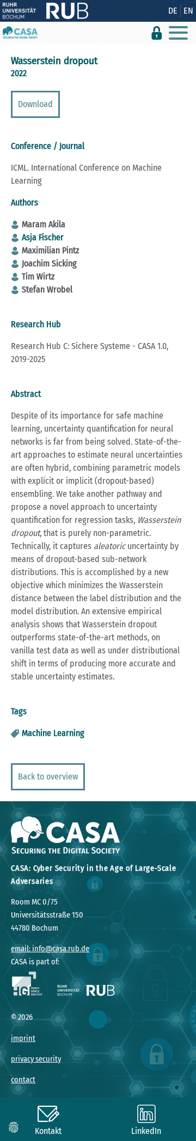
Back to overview (48, 776)
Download (35, 104)
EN (188, 10)
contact (23, 1079)
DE (172, 10)
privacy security (36, 1059)
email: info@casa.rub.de (50, 948)
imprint (23, 1038)
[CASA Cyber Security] (20, 32)
